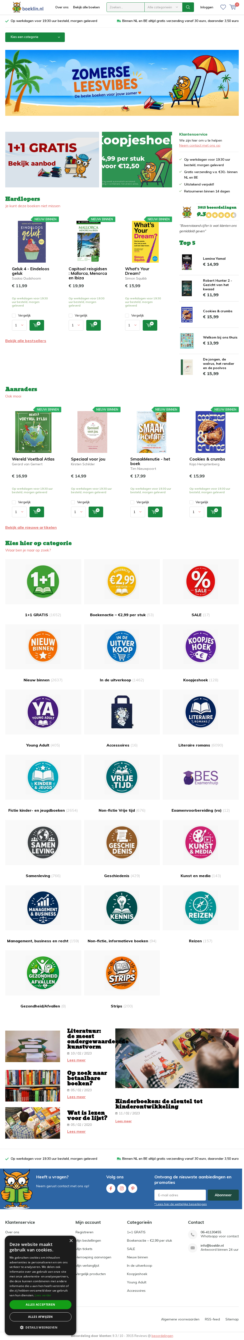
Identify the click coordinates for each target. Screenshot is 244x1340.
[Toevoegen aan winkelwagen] (37, 325)
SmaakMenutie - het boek (150, 461)
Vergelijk (24, 315)
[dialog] (40, 1285)
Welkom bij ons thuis (220, 337)
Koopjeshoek (201, 680)
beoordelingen (162, 1336)
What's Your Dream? (137, 271)
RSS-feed (212, 1319)
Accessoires (122, 745)
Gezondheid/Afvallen (43, 1006)
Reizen (201, 940)
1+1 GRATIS (43, 614)
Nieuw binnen (43, 680)
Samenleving (43, 875)
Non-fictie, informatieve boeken (122, 940)
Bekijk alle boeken (86, 7)
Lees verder (43, 1295)
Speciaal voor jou (88, 458)
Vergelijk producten (91, 1274)
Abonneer (223, 1195)
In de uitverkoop (122, 680)
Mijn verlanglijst (87, 1265)
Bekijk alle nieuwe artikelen (31, 527)
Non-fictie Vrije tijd (122, 810)
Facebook (110, 1188)
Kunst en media (201, 875)
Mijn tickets (84, 1249)
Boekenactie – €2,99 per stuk (122, 614)
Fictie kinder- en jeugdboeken (43, 810)
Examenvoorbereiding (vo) (201, 810)
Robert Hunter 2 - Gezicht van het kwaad (217, 284)
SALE (201, 614)
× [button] (71, 1241)
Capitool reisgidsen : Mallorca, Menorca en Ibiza (88, 273)
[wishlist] (223, 7)
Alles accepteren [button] (40, 1305)
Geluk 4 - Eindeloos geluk (30, 271)
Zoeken (188, 7)
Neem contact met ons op (199, 145)
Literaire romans (200, 745)
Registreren (84, 1232)
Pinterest (132, 1188)
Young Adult (43, 745)
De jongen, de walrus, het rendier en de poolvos (218, 363)
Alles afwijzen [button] (40, 1317)
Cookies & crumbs (217, 311)
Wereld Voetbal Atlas (33, 458)
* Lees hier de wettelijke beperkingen (180, 1204)
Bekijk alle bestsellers (25, 340)
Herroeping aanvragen (93, 1257)
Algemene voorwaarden (180, 1319)
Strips (122, 1006)
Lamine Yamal (214, 258)
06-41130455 (211, 1232)
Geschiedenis (122, 875)
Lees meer (76, 1060)
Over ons (62, 7)
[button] (40, 1327)
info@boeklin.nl (212, 1246)
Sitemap (232, 1319)
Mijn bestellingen (88, 1240)
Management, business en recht (43, 940)
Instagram (121, 1188)
